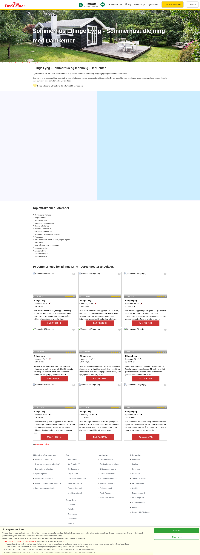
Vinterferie (71, 504)
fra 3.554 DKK (100, 379)
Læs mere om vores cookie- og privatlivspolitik (19, 541)
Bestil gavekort (73, 469)
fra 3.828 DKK (100, 323)
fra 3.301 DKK (146, 437)
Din (74, 464)
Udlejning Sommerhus (43, 459)
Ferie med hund (106, 488)
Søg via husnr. (73, 474)
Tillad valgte (176, 537)
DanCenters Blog (106, 459)
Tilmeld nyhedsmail (75, 488)
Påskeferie (72, 509)
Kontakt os (136, 459)
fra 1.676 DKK (146, 379)
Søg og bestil (72, 459)
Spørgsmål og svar (139, 478)
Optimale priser (41, 474)
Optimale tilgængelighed (44, 478)
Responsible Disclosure (141, 512)
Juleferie (71, 523)
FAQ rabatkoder (138, 483)
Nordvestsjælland (34, 63)
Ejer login (192, 4)
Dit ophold (136, 474)
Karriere (135, 464)
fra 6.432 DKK (100, 437)
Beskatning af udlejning (44, 469)
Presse (134, 507)
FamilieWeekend (106, 493)
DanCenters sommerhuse (109, 464)
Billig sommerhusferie (108, 469)
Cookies (135, 488)
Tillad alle (177, 531)
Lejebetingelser (138, 498)
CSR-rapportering (138, 503)
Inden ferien (136, 469)
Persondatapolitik (138, 493)
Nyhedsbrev (153, 4)
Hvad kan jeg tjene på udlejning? (47, 464)
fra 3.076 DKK (54, 323)
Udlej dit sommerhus (172, 4)
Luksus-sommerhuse (108, 474)
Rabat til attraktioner (75, 483)
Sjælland (25, 63)
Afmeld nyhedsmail (75, 493)
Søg (129, 4)
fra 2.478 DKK (54, 437)
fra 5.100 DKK (54, 379)
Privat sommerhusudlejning (45, 488)
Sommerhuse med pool (108, 478)
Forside (11, 63)
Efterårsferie (72, 519)
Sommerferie (72, 514)
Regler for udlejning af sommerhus (48, 483)
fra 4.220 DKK (146, 323)
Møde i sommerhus (107, 498)
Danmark (18, 63)
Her (64, 541)
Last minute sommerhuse (77, 478)
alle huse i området (42, 444)
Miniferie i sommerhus (108, 483)
